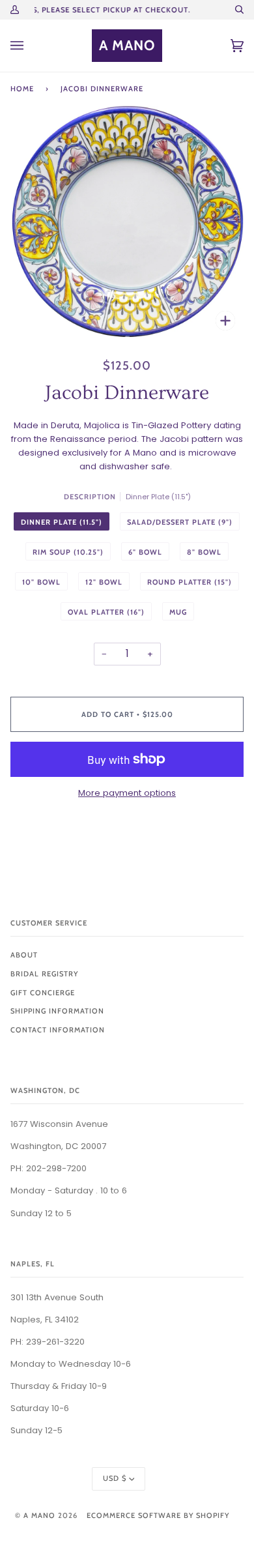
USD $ (114, 1478)
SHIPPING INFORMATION (57, 1010)
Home (22, 88)
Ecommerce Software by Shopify (158, 1515)
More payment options (127, 793)
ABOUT (24, 954)
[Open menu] (29, 46)
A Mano (39, 1515)
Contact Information (57, 1029)
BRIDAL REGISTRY (44, 973)
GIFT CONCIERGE (42, 992)
